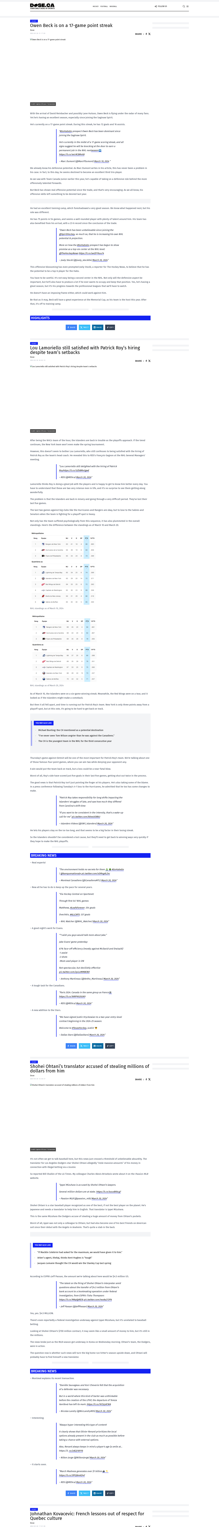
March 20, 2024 (99, 260)
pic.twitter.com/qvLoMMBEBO (74, 972)
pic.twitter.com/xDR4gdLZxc (95, 873)
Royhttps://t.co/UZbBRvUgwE (74, 470)
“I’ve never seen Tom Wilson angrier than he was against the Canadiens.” (76, 735)
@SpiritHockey (66, 234)
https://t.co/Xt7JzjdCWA (99, 1404)
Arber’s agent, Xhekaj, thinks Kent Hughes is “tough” (64, 1257)
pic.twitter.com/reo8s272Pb (98, 1299)
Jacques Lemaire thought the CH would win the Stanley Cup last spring (74, 1263)
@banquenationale (70, 873)
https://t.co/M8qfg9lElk (71, 1299)
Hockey (96, 6)
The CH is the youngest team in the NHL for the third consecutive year (75, 741)
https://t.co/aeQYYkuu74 (91, 253)
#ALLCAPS (75, 914)
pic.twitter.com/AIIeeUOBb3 (86, 816)
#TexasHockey (79, 1028)
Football (104, 6)
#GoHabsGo (66, 131)
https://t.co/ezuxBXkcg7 (108, 1191)
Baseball (113, 6)
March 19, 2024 (101, 161)
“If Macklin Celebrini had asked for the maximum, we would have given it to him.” (79, 1252)
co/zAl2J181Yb (76, 1450)
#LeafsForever (77, 907)
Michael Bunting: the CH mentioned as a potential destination (70, 730)
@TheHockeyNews (68, 253)
